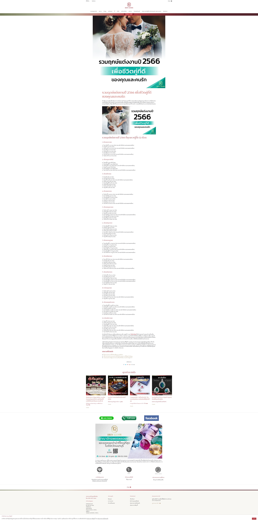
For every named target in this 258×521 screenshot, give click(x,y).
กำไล (118, 11)
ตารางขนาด (110, 501)
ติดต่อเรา (93, 1)
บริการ (130, 11)
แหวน (100, 11)
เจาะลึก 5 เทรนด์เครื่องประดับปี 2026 (116, 398)
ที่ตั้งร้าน (87, 1)
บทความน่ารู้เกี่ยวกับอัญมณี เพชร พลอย (151, 11)
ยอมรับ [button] (254, 518)
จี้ (114, 11)
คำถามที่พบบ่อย (111, 503)
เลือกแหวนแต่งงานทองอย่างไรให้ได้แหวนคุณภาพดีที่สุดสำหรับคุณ (117, 356)
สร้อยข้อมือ (124, 11)
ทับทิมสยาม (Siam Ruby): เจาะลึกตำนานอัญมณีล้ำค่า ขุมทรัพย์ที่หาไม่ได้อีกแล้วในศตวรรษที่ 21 (95, 399)
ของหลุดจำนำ (94, 11)
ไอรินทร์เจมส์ (137, 11)
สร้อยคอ (110, 11)
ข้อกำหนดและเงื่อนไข (134, 501)
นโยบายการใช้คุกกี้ (134, 505)
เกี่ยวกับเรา (132, 499)
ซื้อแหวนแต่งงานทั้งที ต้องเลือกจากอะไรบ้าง (113, 355)
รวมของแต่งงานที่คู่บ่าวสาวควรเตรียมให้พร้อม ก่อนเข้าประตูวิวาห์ (117, 358)
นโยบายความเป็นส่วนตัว (135, 503)
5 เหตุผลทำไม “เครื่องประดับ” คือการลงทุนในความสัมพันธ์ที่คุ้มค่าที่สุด (139, 399)
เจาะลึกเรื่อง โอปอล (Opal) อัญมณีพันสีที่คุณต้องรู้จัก (162, 398)
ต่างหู (105, 11)
